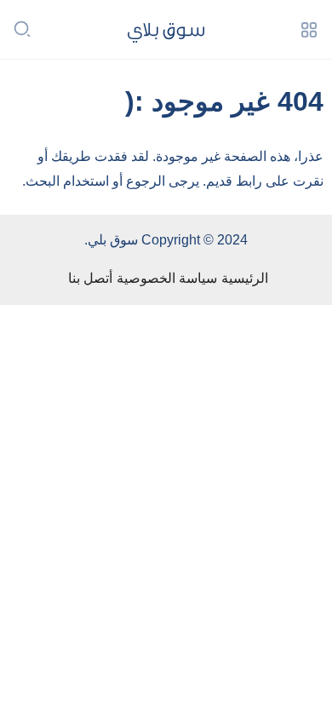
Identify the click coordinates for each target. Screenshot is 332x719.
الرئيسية (244, 278)
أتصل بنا (90, 278)
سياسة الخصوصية (167, 278)
